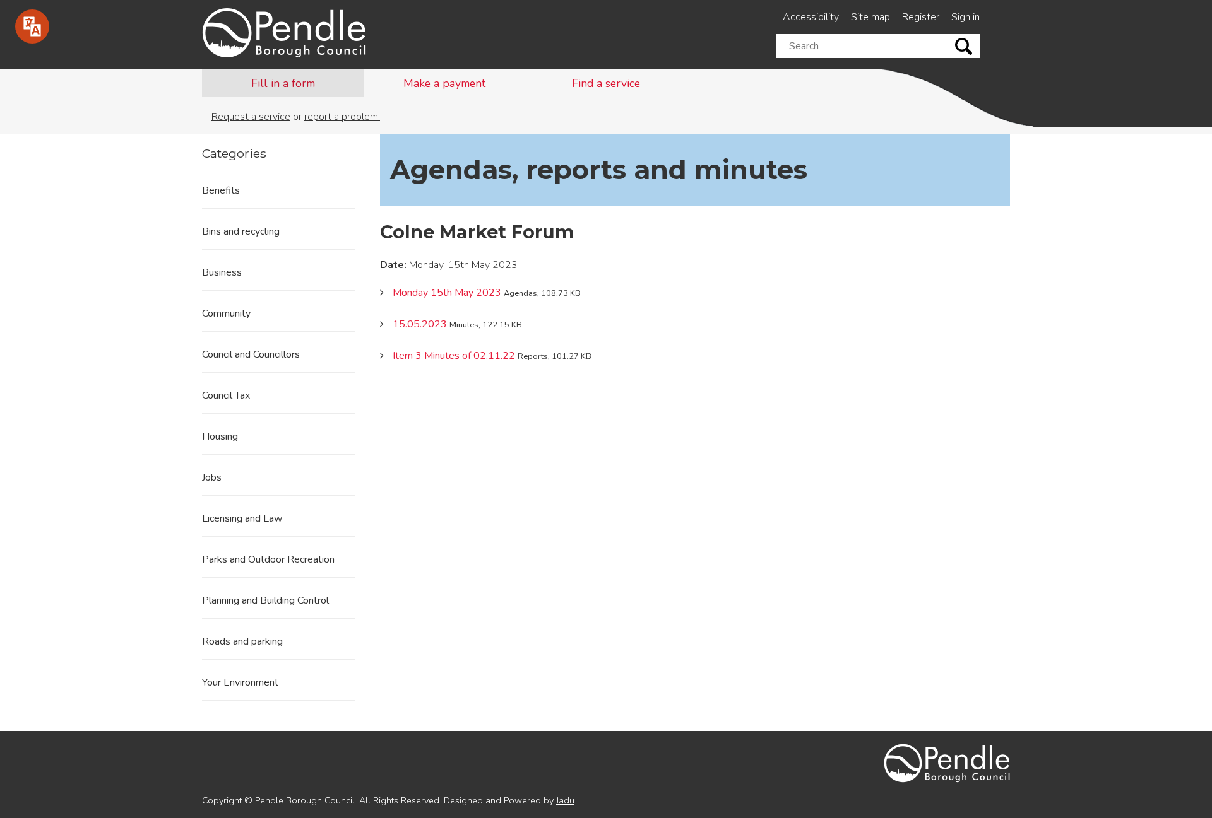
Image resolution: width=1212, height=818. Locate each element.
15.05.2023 (420, 324)
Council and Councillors (251, 354)
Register (920, 17)
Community (226, 313)
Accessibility (811, 17)
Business (222, 272)
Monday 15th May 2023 (447, 293)
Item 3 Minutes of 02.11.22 (454, 356)
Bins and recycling (241, 231)
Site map (870, 17)
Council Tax (226, 395)
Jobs (212, 477)
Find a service (606, 83)
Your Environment (240, 682)
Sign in (965, 17)
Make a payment (444, 83)
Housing (220, 436)
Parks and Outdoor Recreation (268, 559)
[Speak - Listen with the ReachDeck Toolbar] (32, 26)
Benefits (221, 190)
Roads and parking (242, 641)
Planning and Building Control (265, 600)
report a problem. (342, 117)
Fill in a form (283, 83)
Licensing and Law (242, 518)
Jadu (565, 800)
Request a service (250, 117)
